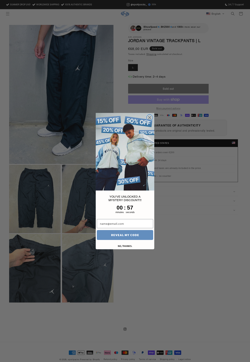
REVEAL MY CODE (125, 235)
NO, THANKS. (125, 246)
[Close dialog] (149, 117)
